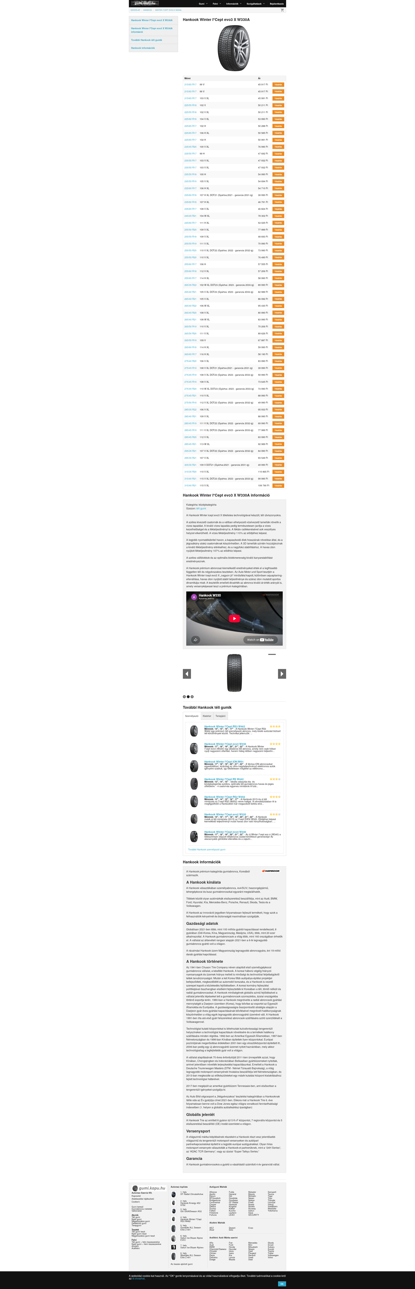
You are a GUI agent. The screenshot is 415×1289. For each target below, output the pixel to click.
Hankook (233, 1204)
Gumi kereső (137, 1206)
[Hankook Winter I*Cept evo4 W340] (194, 836)
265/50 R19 (190, 326)
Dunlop (212, 1208)
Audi (211, 1244)
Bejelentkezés (277, 3)
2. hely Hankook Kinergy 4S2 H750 (190, 1203)
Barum (212, 1196)
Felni (215, 3)
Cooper (212, 1204)
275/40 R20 (190, 361)
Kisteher (207, 715)
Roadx (251, 1204)
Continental (214, 1202)
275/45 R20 (190, 388)
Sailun (251, 1210)
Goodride (233, 1198)
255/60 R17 (190, 264)
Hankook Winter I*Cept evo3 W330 (225, 744)
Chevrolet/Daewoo (217, 1249)
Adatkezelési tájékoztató (143, 1198)
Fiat (230, 1242)
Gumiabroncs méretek (142, 1208)
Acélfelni (136, 1248)
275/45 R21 (190, 395)
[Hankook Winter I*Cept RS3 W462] (194, 730)
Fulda (231, 1191)
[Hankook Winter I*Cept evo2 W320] (194, 818)
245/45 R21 (190, 215)
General (232, 1194)
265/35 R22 (190, 284)
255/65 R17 (190, 278)
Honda (232, 1246)
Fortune (213, 1214)
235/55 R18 (190, 174)
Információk (232, 3)
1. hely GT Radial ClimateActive (191, 1193)
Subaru (271, 1246)
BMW (212, 1246)
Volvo (270, 1257)
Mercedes (252, 1242)
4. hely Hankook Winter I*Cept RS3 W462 (191, 1219)
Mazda (232, 1259)
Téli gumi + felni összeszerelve (146, 1241)
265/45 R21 (190, 319)
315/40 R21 (190, 478)
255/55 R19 (190, 243)
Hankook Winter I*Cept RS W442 (224, 779)
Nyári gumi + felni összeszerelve (146, 1244)
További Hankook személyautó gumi (206, 849)
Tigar (270, 1196)
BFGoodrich (214, 1198)
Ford (231, 1244)
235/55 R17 (190, 153)
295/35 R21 (190, 450)
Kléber (232, 1208)
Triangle (271, 1200)
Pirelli (251, 1202)
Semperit (272, 1191)
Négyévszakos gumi (141, 1221)
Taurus (271, 1194)
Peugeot (252, 1253)
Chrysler (213, 1251)
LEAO (232, 1214)
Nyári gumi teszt (139, 1233)
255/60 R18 (190, 271)
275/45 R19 (190, 368)
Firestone (213, 1212)
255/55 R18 (190, 236)
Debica (212, 1206)
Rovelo (251, 1206)
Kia (230, 1255)
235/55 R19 (190, 181)
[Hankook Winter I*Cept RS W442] (194, 783)
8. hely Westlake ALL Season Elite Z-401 (190, 1255)
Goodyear (233, 1200)
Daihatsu (213, 1257)
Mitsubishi (253, 1246)
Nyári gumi (137, 1219)
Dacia (212, 1255)
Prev (187, 674)
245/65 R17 (190, 222)
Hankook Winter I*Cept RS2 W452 (224, 797)
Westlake (272, 1208)
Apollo (212, 1194)
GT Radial (233, 1202)
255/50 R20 (190, 229)
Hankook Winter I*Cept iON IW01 (224, 761)
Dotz (231, 1229)
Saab (250, 1257)
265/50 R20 (190, 333)
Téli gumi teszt (138, 1231)
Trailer (270, 1253)
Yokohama (273, 1210)
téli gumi (201, 508)
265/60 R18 (190, 347)
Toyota (271, 1251)
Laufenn (232, 1212)
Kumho (232, 1210)
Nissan (251, 1249)
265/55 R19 (190, 340)
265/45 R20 (190, 312)
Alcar (211, 1229)
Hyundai (232, 1249)
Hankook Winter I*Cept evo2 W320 (225, 814)
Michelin (252, 1196)
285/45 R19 (190, 423)
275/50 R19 (190, 402)
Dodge (212, 1259)
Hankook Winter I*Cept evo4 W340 (225, 832)
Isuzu (231, 1251)
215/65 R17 (190, 84)
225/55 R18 (190, 105)
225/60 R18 (190, 119)
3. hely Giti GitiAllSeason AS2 (191, 1210)
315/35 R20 (190, 471)
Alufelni (135, 1246)
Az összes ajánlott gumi (182, 1263)
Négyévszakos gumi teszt (143, 1235)
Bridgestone (214, 1200)
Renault (251, 1255)
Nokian (251, 1200)
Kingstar (233, 1206)
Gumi (201, 3)
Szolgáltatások (254, 3)
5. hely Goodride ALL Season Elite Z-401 (190, 1227)
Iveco (231, 1253)
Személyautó (191, 715)
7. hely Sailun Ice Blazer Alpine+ (192, 1246)
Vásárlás (278, 84)
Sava (250, 1212)
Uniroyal (271, 1202)
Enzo (250, 1227)
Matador (252, 1191)
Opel (250, 1251)
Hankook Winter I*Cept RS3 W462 (224, 726)
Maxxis (251, 1194)
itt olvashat (138, 1278)
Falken (212, 1210)
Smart (270, 1244)
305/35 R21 (190, 464)
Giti (230, 1196)
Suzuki (271, 1249)
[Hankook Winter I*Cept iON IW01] (194, 765)
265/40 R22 (190, 305)
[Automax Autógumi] (137, 3)
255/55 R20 (190, 250)
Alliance (213, 1191)
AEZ (211, 1227)
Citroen (212, 1253)
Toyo (270, 1198)
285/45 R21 (190, 444)
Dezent (232, 1227)
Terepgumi (136, 1225)
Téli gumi (136, 1217)
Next (282, 674)
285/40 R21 (190, 416)
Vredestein (273, 1206)
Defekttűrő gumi (139, 1223)
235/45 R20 (190, 146)
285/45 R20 (190, 437)
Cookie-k (136, 1201)
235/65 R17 (190, 208)
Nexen (251, 1198)
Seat (250, 1259)
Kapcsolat (136, 1195)
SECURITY (253, 1214)
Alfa (211, 1242)
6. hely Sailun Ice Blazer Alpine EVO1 (191, 1237)
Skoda (271, 1242)
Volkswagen (273, 1255)
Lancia (232, 1257)
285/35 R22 (190, 409)
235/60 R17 (190, 188)
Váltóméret (137, 1210)
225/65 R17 (190, 126)
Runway (252, 1208)
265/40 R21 (190, 291)
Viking (270, 1204)
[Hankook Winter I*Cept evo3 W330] (194, 748)
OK (282, 1283)
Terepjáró (220, 715)
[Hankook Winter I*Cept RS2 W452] (194, 801)
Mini (250, 1244)
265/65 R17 (190, 354)
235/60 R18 (190, 195)
